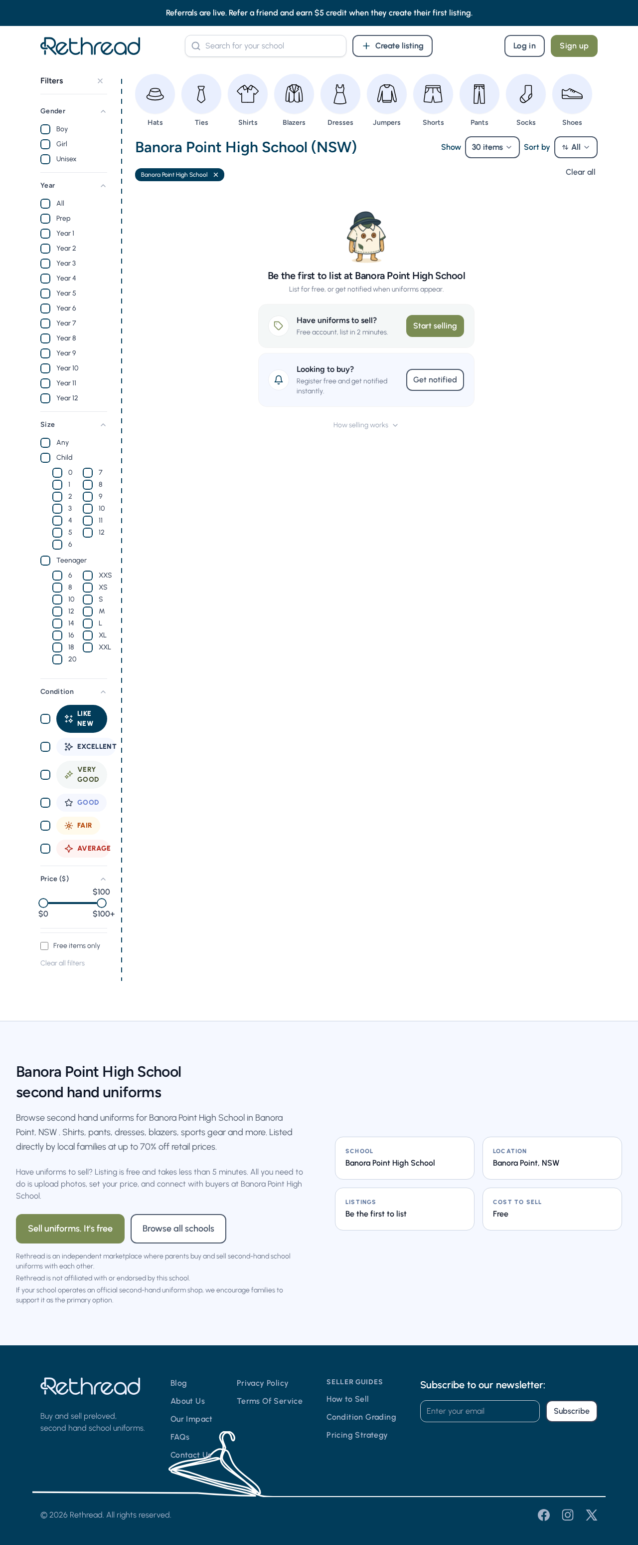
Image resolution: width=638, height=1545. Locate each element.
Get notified (435, 379)
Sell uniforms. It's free (70, 1228)
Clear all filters (62, 963)
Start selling (435, 325)
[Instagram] (568, 1515)
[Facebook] (544, 1515)
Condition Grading (361, 1417)
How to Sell (347, 1399)
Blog (178, 1383)
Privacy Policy (263, 1383)
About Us (187, 1401)
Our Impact (191, 1419)
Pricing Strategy (357, 1435)
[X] (592, 1515)
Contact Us (191, 1455)
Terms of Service (270, 1401)
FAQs (180, 1437)
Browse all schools (178, 1228)
